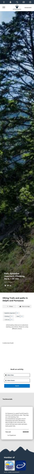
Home (6, 282)
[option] (17, 423)
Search (17, 386)
